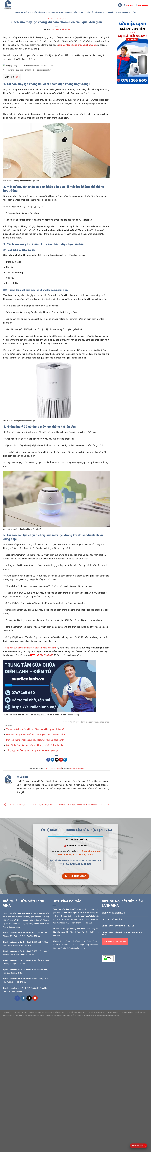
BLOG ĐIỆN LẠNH (122, 12)
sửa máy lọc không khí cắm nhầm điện (77, 45)
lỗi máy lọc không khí (77, 768)
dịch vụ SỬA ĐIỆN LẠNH (114, 913)
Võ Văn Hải (66, 29)
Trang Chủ (18, 12)
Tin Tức (50, 18)
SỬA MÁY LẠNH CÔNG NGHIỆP (59, 12)
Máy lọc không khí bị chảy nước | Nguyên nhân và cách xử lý (35, 740)
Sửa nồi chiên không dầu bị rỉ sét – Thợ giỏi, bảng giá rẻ (30, 804)
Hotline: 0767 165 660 (115, 941)
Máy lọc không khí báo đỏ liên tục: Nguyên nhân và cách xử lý (35, 734)
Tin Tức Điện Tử (60, 18)
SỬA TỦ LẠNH (79, 12)
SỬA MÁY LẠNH (39, 12)
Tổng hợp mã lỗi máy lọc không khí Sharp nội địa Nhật (32, 750)
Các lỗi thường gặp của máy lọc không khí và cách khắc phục (35, 745)
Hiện (17, 77)
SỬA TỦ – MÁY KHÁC (94, 12)
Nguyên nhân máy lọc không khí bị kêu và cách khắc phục (82, 804)
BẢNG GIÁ (109, 12)
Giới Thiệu (28, 12)
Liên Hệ (134, 12)
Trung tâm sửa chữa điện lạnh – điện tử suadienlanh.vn (29, 647)
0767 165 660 (46, 655)
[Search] (120, 5)
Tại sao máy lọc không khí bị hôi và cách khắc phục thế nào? (35, 729)
